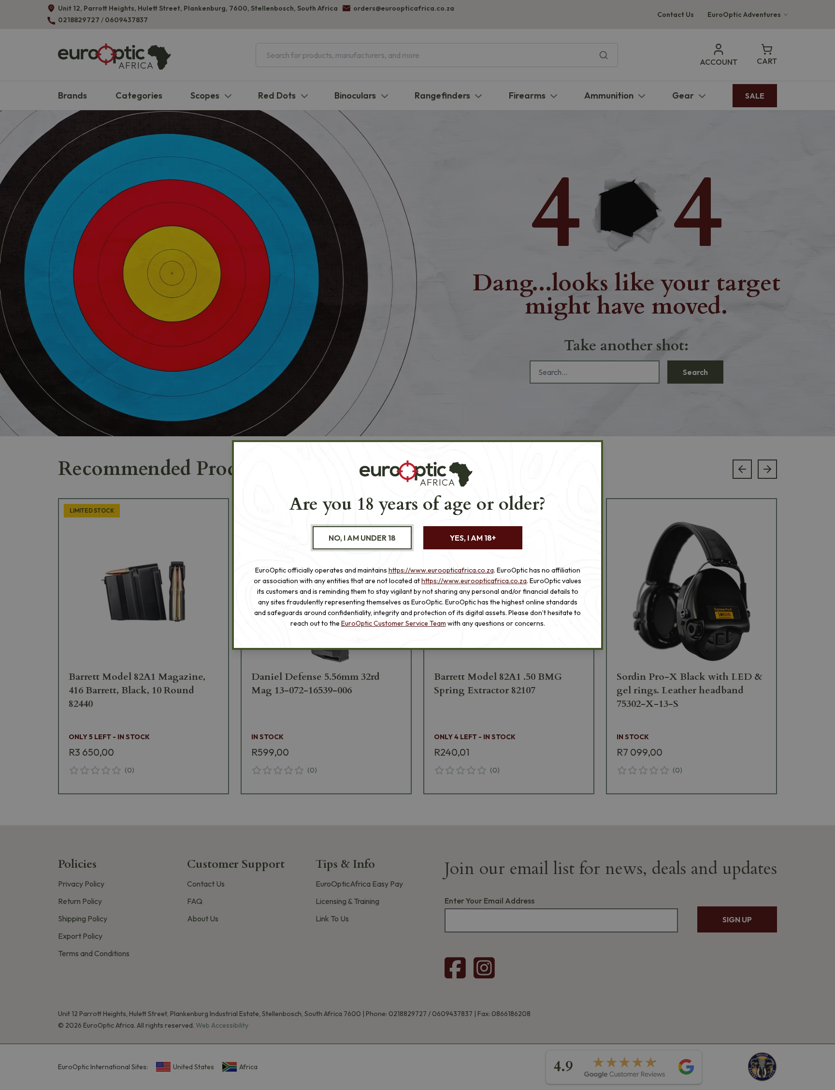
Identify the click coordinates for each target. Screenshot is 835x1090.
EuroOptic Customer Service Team (393, 623)
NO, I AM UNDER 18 (362, 538)
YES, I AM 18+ (473, 538)
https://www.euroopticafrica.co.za (441, 570)
